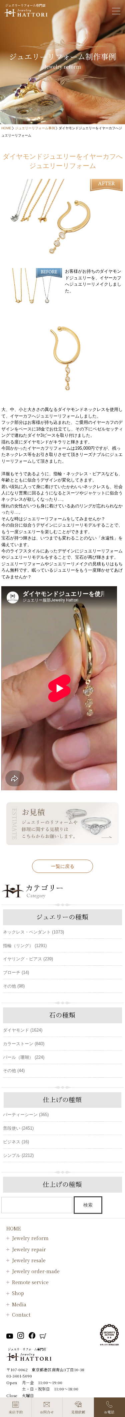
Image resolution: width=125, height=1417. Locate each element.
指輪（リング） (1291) (25, 945)
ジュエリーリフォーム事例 (35, 128)
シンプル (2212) (18, 1155)
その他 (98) (14, 986)
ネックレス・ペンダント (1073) (33, 932)
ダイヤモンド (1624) (22, 1030)
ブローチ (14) (16, 972)
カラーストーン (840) (23, 1043)
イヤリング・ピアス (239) (28, 958)
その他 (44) (14, 1070)
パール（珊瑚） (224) (23, 1057)
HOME (6, 128)
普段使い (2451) (18, 1128)
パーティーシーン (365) (26, 1114)
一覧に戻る (62, 866)
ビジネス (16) (16, 1141)
